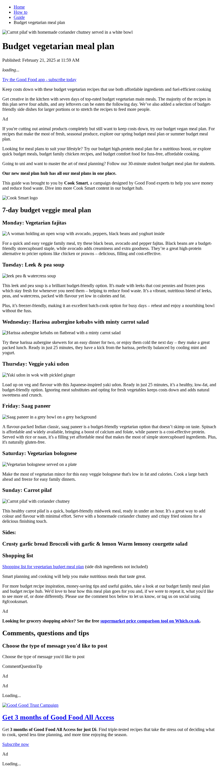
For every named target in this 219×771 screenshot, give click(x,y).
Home (19, 7)
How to (20, 12)
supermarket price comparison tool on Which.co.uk (150, 620)
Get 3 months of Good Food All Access (58, 717)
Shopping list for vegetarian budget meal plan (43, 566)
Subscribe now (15, 744)
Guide (19, 17)
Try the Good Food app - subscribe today (39, 79)
